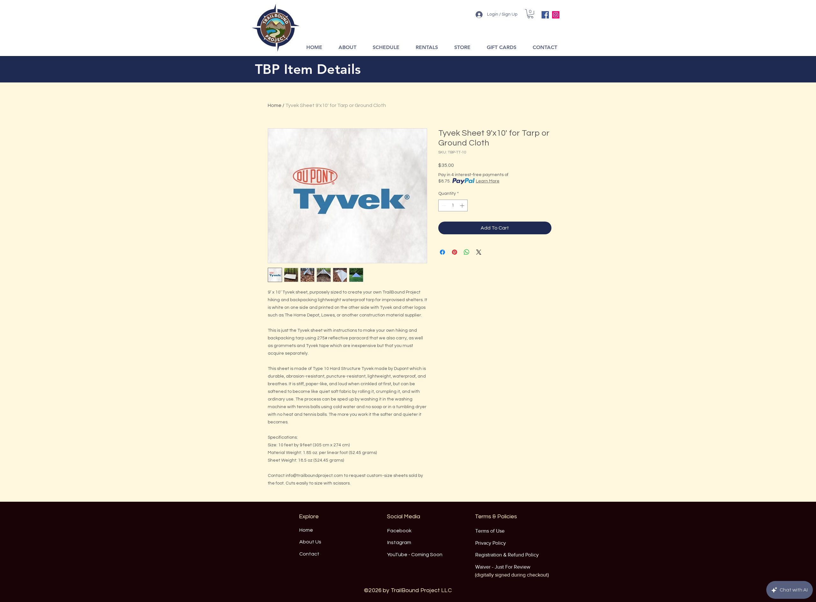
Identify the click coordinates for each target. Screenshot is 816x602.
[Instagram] (555, 14)
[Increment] (463, 205)
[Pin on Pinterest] (454, 252)
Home (274, 105)
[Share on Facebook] (442, 252)
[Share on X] (479, 252)
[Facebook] (545, 14)
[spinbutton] (453, 205)
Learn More (487, 181)
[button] (530, 13)
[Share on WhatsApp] (466, 252)
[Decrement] (443, 205)
